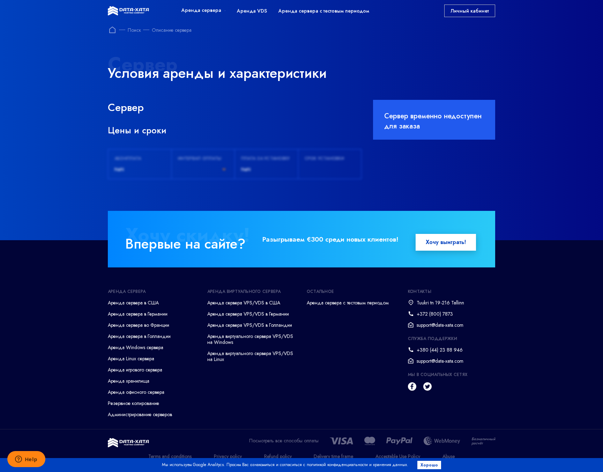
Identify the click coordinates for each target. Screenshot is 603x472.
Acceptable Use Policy (397, 456)
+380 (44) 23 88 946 (440, 349)
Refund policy (278, 456)
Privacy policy (228, 456)
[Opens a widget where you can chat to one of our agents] (26, 460)
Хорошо (429, 465)
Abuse (448, 456)
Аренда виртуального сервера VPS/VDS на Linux (250, 356)
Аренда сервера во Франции (138, 325)
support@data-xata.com (440, 325)
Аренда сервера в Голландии (139, 336)
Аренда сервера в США (133, 302)
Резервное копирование (133, 403)
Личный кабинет (470, 10)
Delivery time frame (333, 456)
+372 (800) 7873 (435, 313)
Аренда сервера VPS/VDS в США (243, 302)
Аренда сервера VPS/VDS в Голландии (249, 325)
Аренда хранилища (128, 380)
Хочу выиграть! (446, 242)
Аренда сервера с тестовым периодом (323, 10)
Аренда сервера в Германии (138, 313)
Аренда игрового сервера (135, 369)
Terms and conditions (170, 456)
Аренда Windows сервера (135, 347)
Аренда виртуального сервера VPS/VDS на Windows (250, 339)
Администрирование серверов (140, 414)
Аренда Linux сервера (131, 358)
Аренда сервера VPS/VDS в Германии (248, 313)
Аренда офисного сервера (136, 392)
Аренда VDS (252, 10)
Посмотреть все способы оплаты (284, 441)
